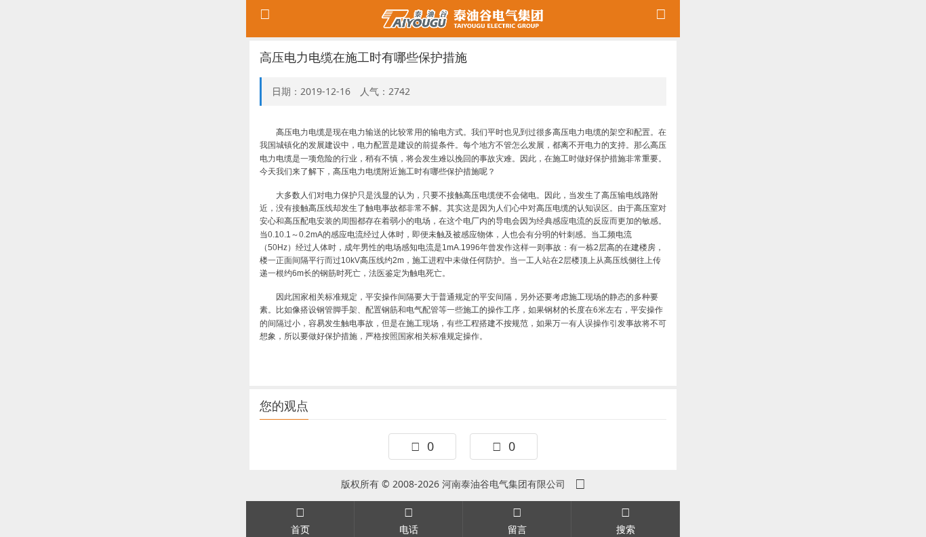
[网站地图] (580, 484)
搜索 (625, 529)
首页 (300, 529)
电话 (408, 529)
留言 (517, 529)
